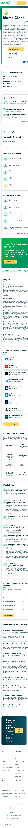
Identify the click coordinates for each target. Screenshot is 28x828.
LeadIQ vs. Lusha (19, 790)
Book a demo (19, 730)
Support (17, 764)
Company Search (19, 761)
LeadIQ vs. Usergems (20, 800)
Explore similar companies (11, 424)
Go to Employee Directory (22, 233)
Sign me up (10, 261)
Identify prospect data (7, 755)
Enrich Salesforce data (7, 767)
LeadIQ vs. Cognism (20, 793)
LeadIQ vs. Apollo (19, 787)
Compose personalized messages (4, 763)
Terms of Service (5, 790)
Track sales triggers (6, 758)
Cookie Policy (5, 787)
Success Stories (5, 770)
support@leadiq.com (15, 815)
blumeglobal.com (23, 647)
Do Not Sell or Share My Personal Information (6, 795)
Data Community (19, 770)
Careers (17, 767)
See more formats (8, 615)
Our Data (17, 773)
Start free (21, 3)
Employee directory (14, 57)
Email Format (12, 53)
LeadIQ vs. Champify (20, 803)
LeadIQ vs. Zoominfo (20, 784)
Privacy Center (19, 776)
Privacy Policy (5, 784)
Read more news (24, 121)
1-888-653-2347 (14, 812)
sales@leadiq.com (14, 818)
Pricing (16, 755)
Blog (16, 758)
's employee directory (15, 671)
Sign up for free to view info (16, 49)
